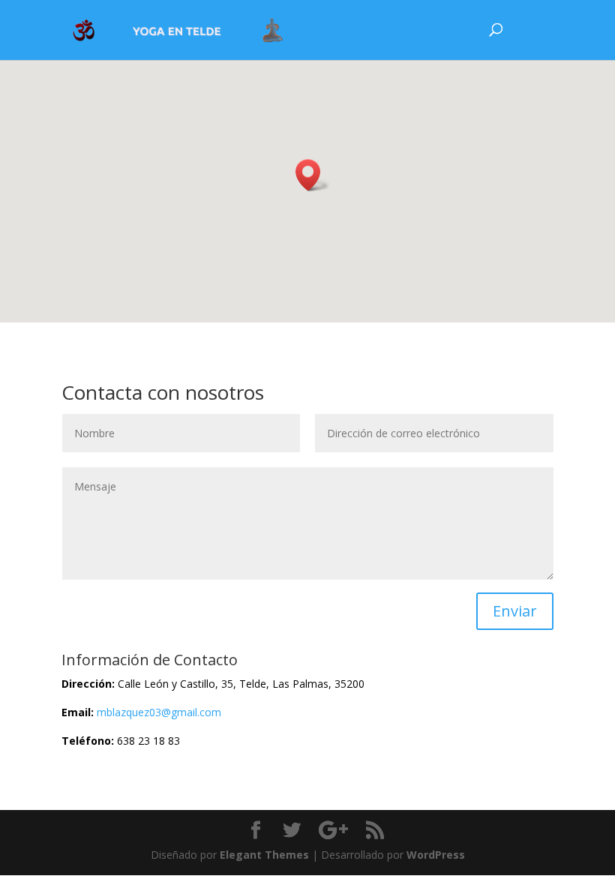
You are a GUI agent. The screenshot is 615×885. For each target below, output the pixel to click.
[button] (313, 175)
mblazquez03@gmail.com (159, 712)
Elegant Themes (264, 855)
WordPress (435, 855)
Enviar (515, 611)
